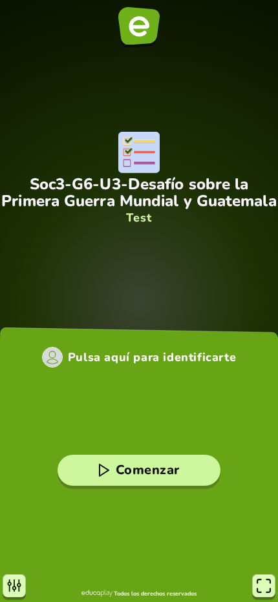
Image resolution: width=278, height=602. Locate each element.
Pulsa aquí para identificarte (152, 357)
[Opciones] (14, 585)
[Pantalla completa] (263, 585)
